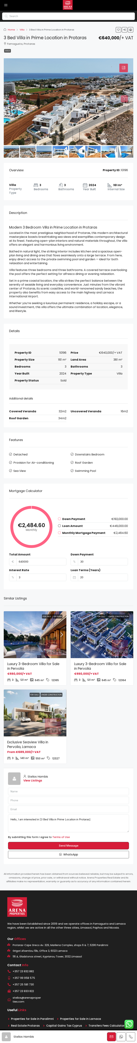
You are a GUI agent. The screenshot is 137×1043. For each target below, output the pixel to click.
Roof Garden (84, 463)
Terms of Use (61, 837)
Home (11, 29)
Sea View (19, 471)
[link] (35, 634)
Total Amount (20, 555)
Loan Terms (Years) (85, 570)
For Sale (47, 616)
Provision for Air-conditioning (33, 463)
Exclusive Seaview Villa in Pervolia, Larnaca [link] (27, 744)
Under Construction (118, 616)
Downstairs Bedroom (89, 454)
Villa (22, 29)
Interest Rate (19, 570)
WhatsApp (70, 854)
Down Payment (82, 555)
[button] (118, 29)
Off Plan (58, 616)
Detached (20, 454)
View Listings (32, 780)
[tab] (123, 68)
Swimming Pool (85, 471)
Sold (7, 50)
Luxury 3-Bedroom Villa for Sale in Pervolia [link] (33, 666)
